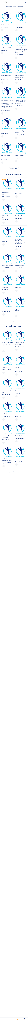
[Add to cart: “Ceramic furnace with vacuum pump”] (16, 350)
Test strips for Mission (5, 131)
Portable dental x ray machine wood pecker (7, 459)
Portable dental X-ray (6, 414)
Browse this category (14, 168)
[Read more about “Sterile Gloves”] (16, 291)
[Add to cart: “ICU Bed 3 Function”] (3, 314)
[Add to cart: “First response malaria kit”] (3, 271)
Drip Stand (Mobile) (5, 24)
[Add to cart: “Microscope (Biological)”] (16, 30)
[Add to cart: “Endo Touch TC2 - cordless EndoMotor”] (16, 374)
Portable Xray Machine (20, 436)
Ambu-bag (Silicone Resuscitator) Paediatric (20, 76)
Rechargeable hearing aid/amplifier (6, 76)
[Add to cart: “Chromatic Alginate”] (16, 464)
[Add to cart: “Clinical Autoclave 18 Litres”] (3, 398)
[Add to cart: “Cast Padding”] (3, 293)
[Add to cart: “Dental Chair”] (3, 373)
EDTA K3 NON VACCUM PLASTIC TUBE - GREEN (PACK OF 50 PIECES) (20, 241)
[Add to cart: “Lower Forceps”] (16, 419)
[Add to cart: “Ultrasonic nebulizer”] (16, 196)
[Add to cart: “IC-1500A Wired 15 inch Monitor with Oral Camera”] (3, 351)
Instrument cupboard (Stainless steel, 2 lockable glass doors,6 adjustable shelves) (21, 50)
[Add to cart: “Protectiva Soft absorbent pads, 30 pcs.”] (3, 200)
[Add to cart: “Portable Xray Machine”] (16, 441)
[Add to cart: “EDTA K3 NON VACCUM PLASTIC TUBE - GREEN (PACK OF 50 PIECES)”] (16, 249)
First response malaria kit (7, 265)
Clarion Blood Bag (19, 216)
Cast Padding (5, 287)
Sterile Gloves (18, 287)
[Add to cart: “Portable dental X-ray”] (3, 419)
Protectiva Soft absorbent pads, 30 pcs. (6, 192)
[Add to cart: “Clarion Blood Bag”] (16, 221)
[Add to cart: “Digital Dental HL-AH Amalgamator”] (3, 443)
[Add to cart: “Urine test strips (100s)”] (2, 53)
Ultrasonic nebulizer (19, 191)
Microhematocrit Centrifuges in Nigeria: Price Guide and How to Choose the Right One (13, 920)
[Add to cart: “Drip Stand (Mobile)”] (2, 30)
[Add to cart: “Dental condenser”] (16, 396)
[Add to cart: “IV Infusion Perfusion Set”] (3, 223)
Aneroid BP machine (19, 155)
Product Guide (12, 591)
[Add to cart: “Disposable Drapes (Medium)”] (16, 316)
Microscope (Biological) (20, 25)
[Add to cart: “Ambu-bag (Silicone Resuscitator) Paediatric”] (16, 83)
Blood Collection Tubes (7, 239)
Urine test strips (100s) (6, 48)
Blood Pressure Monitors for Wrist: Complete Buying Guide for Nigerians (13, 594)
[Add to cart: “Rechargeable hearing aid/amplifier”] (2, 82)
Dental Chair (5, 367)
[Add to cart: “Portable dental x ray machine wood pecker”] (3, 466)
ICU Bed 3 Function (6, 309)
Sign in (17, 1019)
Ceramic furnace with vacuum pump (19, 343)
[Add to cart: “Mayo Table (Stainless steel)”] (2, 162)
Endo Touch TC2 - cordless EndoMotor (19, 368)
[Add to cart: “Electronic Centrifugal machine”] (16, 138)
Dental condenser (19, 391)
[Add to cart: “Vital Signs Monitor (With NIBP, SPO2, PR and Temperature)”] (16, 109)
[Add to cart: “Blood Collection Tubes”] (3, 244)
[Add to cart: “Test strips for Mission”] (2, 136)
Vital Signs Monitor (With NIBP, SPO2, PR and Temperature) (20, 101)
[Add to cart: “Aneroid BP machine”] (16, 161)
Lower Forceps (18, 414)
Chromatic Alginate (19, 459)
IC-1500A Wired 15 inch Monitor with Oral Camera (7, 344)
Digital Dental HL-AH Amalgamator (6, 436)
